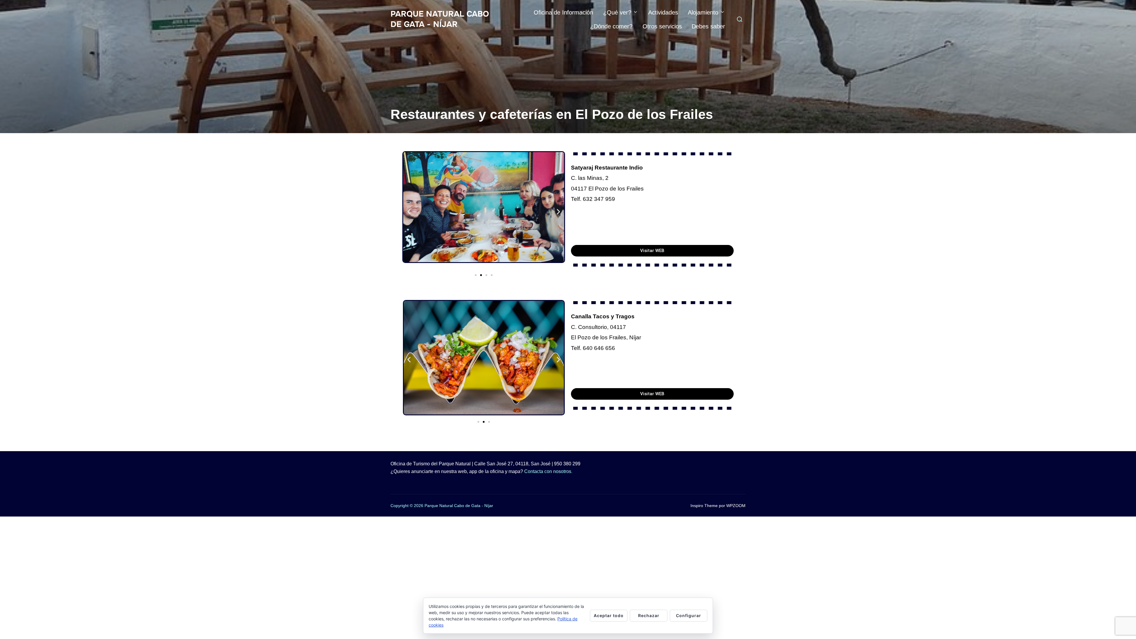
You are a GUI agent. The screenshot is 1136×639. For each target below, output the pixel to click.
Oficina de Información (563, 12)
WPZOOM (736, 505)
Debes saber (708, 26)
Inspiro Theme (704, 505)
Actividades (663, 12)
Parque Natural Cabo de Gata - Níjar (439, 19)
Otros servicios (662, 26)
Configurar (688, 615)
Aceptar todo (609, 615)
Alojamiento (703, 12)
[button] (409, 211)
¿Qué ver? (617, 12)
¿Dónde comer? (611, 26)
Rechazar (648, 615)
